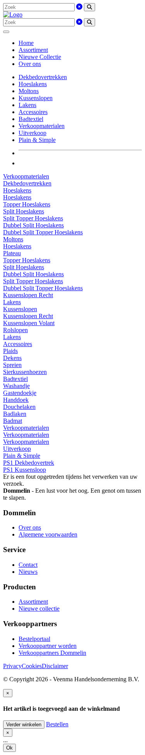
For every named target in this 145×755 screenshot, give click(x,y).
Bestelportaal (34, 639)
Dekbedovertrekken (43, 77)
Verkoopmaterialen (42, 126)
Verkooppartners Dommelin (52, 652)
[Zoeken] (89, 7)
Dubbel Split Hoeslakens (33, 225)
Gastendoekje (19, 393)
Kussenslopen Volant (29, 323)
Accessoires (33, 112)
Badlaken (14, 413)
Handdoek (16, 400)
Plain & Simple (37, 140)
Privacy (12, 666)
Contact (28, 564)
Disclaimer (55, 666)
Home (26, 43)
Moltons (29, 91)
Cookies (32, 666)
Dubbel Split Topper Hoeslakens (43, 232)
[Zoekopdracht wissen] (79, 6)
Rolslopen (15, 330)
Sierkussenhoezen (25, 372)
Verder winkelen (23, 724)
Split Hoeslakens (23, 211)
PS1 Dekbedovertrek (28, 462)
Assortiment (33, 50)
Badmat (12, 420)
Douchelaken (19, 406)
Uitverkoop (32, 133)
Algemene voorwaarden (48, 534)
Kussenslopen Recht (28, 295)
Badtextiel (31, 119)
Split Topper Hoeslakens (33, 218)
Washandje (16, 386)
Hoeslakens (33, 84)
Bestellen (57, 724)
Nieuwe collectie (39, 608)
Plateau (12, 253)
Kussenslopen (36, 98)
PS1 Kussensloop (24, 469)
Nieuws (28, 571)
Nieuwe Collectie (40, 57)
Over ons (30, 64)
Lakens (27, 105)
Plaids (10, 351)
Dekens (12, 358)
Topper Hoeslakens (26, 204)
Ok (9, 748)
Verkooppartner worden (48, 645)
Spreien (12, 365)
